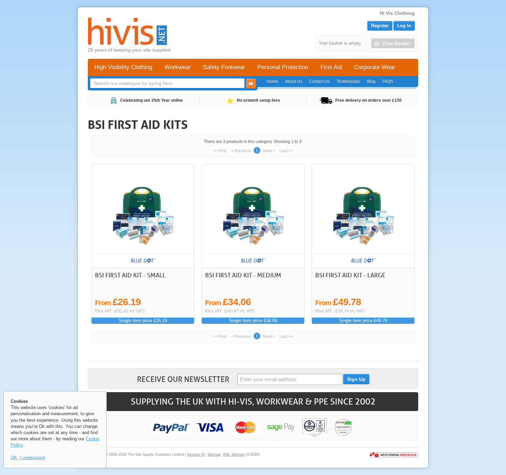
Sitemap (214, 454)
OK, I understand (28, 457)
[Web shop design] (394, 454)
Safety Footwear (224, 67)
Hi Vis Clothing (397, 13)
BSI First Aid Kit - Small (130, 275)
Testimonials (348, 81)
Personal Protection (282, 67)
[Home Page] (127, 31)
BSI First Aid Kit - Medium (243, 275)
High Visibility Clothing (123, 67)
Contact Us (319, 81)
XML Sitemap (234, 454)
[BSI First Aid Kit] (143, 216)
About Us (293, 81)
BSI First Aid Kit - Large (350, 275)
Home (272, 81)
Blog (371, 81)
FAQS (387, 81)
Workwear (178, 67)
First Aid (331, 67)
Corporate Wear (374, 67)
